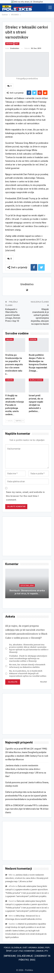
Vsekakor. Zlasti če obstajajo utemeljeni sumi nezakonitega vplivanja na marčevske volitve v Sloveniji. (28, 658)
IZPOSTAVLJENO (27, 586)
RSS (33, 959)
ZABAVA (39, 951)
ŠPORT (9, 951)
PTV (46, 951)
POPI (47, 947)
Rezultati (43, 682)
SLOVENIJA (16, 947)
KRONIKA (9, 43)
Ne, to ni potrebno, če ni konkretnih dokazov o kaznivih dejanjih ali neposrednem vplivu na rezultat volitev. (28, 673)
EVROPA (33, 339)
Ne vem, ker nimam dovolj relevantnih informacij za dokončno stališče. (27, 665)
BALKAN (9, 339)
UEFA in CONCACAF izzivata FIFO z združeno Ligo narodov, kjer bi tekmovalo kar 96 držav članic (26, 809)
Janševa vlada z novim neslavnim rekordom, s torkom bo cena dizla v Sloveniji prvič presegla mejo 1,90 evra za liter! (26, 878)
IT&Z (21, 951)
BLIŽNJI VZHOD (36, 380)
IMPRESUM (9, 956)
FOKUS (7, 947)
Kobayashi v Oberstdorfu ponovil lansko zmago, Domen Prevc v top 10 (12, 315)
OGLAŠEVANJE (25, 956)
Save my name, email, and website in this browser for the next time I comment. (25, 496)
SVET (16, 43)
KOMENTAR (29, 951)
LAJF (15, 951)
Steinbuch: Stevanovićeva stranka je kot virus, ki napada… (27, 592)
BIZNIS (41, 947)
